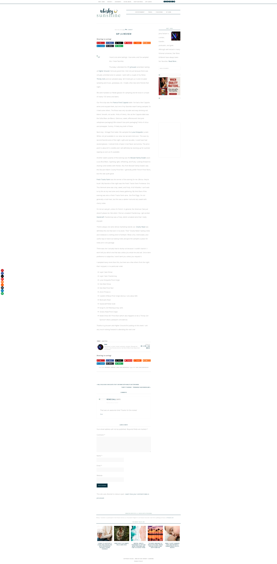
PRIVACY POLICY (138, 561)
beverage (107, 367)
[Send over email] (2, 293)
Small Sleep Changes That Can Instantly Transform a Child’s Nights (172, 545)
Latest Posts (104, 341)
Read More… (173, 61)
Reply (101, 414)
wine (117, 367)
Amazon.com (170, 517)
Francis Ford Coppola (120, 102)
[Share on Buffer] (2, 287)
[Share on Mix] (2, 282)
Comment (101, 435)
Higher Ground (104, 71)
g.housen (133, 67)
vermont (113, 367)
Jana (105, 344)
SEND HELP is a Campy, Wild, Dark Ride (121, 544)
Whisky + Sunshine (108, 13)
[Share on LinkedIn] (2, 290)
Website (99, 475)
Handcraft (100, 217)
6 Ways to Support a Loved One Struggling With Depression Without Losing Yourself (104, 546)
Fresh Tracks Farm (103, 179)
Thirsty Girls (101, 79)
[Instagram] (147, 346)
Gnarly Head (140, 227)
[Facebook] (141, 346)
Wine (137, 367)
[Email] (149, 348)
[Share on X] (2, 276)
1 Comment (129, 29)
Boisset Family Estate (138, 158)
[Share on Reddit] (2, 284)
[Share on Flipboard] (2, 279)
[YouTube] (147, 348)
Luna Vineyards (137, 132)
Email (99, 465)
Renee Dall (111, 399)
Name (99, 456)
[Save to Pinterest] (2, 270)
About (98, 341)
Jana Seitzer (138, 558)
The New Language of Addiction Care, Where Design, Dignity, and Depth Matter (155, 545)
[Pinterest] (149, 346)
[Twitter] (143, 346)
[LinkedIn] (145, 346)
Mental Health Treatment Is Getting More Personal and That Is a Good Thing (139, 545)
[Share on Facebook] (2, 273)
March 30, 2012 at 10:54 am (112, 402)
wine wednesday (144, 367)
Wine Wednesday (124, 367)
